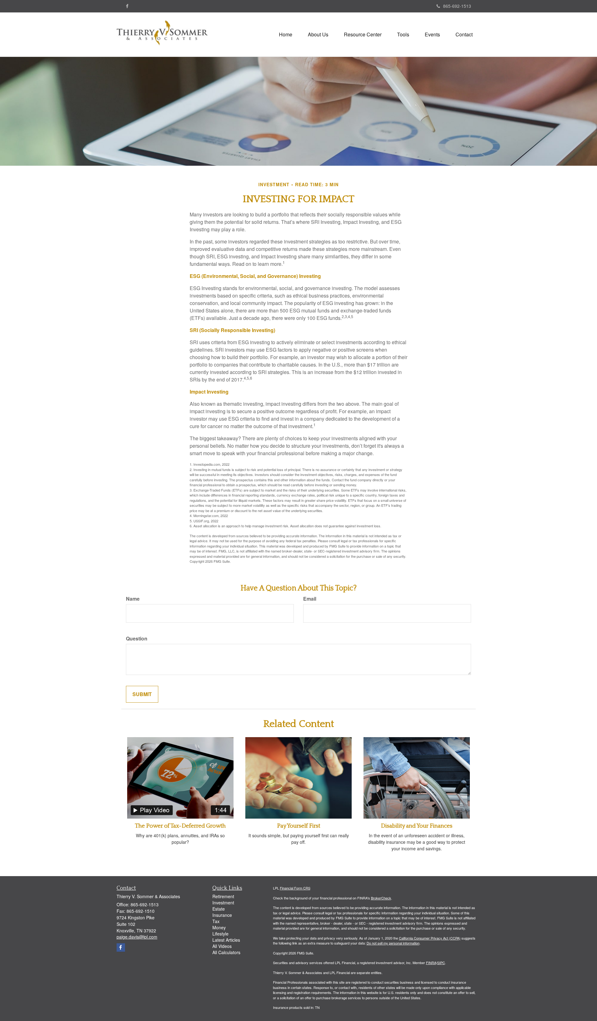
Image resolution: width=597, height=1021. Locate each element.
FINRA (431, 962)
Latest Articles (226, 940)
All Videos (222, 946)
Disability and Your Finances (416, 826)
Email (309, 598)
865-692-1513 (457, 6)
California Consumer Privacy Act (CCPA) (429, 938)
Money (219, 927)
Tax (216, 921)
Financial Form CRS (295, 887)
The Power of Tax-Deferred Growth (180, 826)
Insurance (222, 915)
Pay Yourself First (298, 826)
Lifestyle (220, 934)
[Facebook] (127, 6)
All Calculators (226, 952)
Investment (223, 902)
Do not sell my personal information (393, 942)
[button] (318, 34)
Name (133, 598)
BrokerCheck (381, 897)
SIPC (441, 962)
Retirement (223, 896)
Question (136, 638)
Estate (218, 909)
